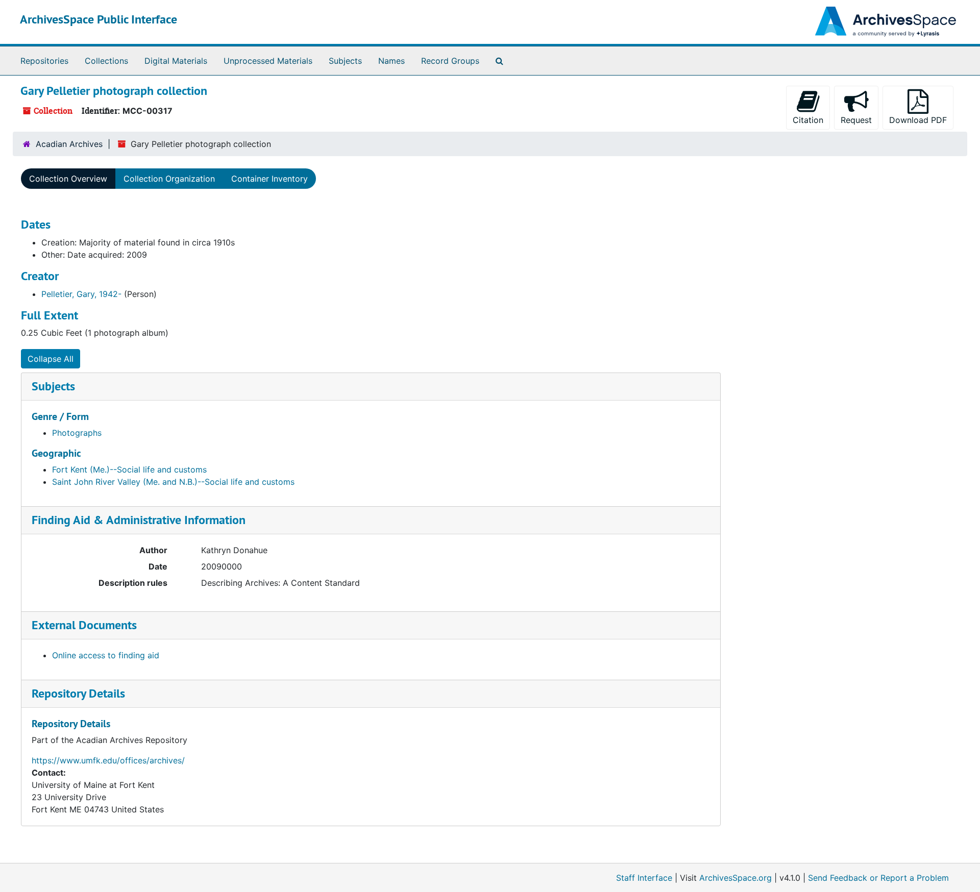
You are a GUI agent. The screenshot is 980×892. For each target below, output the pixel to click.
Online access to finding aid (105, 655)
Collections (106, 61)
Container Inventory (269, 179)
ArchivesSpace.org (735, 878)
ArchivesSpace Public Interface (98, 19)
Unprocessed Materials (268, 61)
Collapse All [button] (51, 359)
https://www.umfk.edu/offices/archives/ (108, 760)
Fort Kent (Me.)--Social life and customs (129, 469)
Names (391, 61)
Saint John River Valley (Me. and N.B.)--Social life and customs (173, 482)
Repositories (44, 61)
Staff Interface (644, 878)
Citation (808, 120)
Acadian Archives (69, 144)
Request (856, 120)
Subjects (345, 61)
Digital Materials (175, 61)
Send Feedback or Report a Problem (878, 878)
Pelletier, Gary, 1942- (81, 294)
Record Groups (450, 61)
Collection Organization (169, 179)
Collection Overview (68, 179)
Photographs (77, 433)
